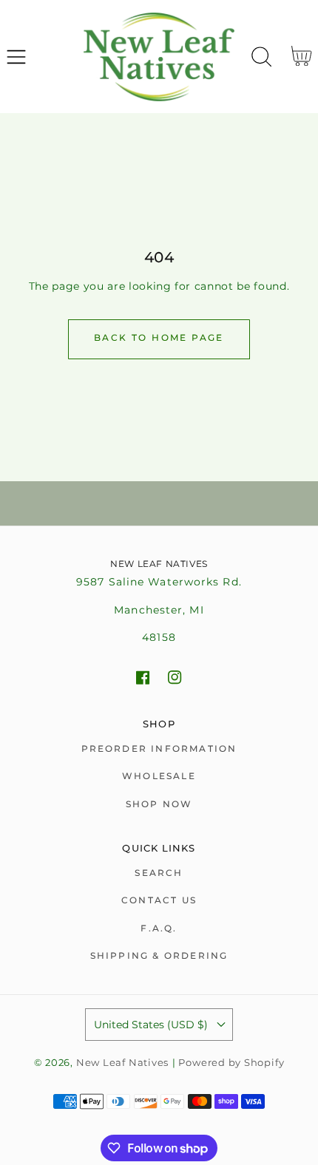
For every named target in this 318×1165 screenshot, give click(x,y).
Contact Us (159, 900)
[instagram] (175, 677)
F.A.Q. (159, 928)
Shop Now (159, 803)
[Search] (261, 57)
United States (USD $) (151, 1024)
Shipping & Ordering (159, 955)
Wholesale (159, 775)
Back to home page (159, 337)
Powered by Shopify (231, 1062)
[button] (16, 56)
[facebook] (143, 677)
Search (159, 872)
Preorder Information (159, 748)
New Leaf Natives (122, 1062)
